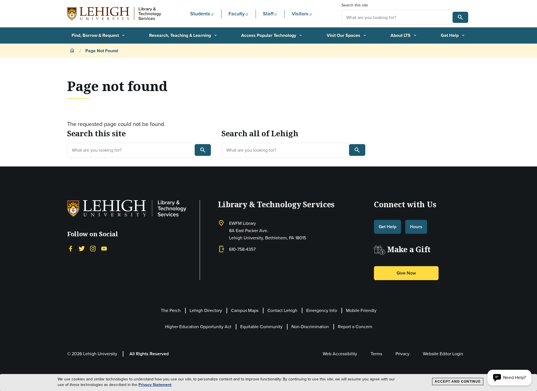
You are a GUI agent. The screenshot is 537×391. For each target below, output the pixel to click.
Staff (268, 13)
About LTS (403, 35)
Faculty (237, 13)
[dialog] (268, 382)
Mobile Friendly (361, 310)
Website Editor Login (443, 354)
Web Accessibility (340, 354)
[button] (509, 377)
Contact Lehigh (282, 310)
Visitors (300, 13)
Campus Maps (244, 310)
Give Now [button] (406, 273)
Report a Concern (355, 326)
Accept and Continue (458, 381)
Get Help (453, 35)
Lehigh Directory (206, 310)
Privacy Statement (154, 384)
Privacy (402, 354)
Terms (376, 354)
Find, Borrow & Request (99, 35)
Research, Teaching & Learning (183, 35)
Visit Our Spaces (347, 35)
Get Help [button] (387, 226)
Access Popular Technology (272, 35)
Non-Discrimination (310, 326)
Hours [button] (416, 226)
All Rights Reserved (149, 354)
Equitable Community (261, 326)
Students (200, 13)
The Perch (171, 310)
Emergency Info (321, 310)
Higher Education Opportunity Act (198, 326)
